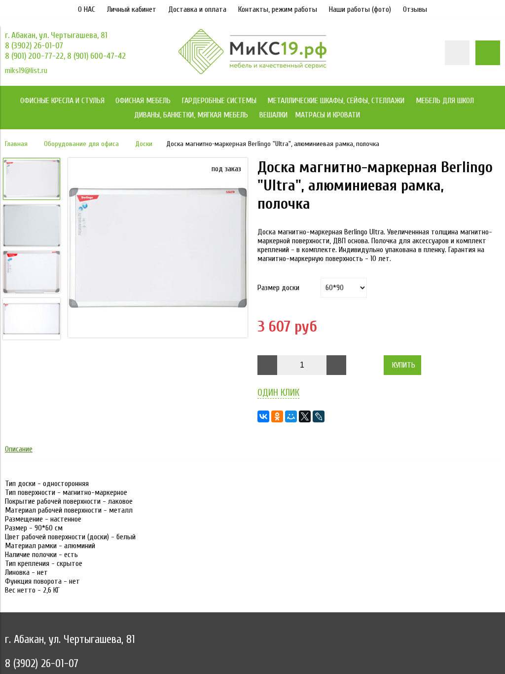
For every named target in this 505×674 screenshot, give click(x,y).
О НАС (86, 9)
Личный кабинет (131, 9)
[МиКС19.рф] (252, 71)
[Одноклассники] (277, 416)
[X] (305, 416)
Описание (19, 449)
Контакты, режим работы (277, 9)
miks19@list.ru (26, 70)
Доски (143, 144)
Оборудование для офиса (81, 144)
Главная (16, 144)
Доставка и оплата (197, 9)
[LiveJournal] (319, 416)
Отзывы (415, 9)
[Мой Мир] (291, 416)
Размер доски (278, 287)
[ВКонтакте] (263, 416)
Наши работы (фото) (360, 9)
